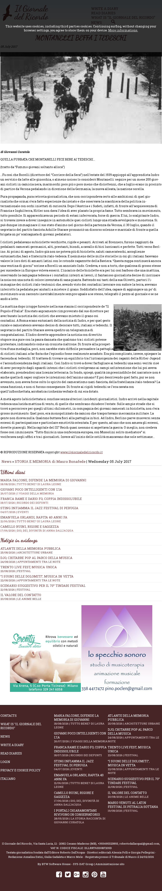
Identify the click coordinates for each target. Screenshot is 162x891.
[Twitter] (68, 874)
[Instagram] (85, 874)
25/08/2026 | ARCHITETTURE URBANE (26, 552)
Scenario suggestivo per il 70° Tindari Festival (42, 585)
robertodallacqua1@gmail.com (139, 843)
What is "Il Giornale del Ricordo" (21, 726)
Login (5, 762)
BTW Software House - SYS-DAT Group (67, 864)
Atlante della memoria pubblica (30, 548)
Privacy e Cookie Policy (20, 770)
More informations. (123, 30)
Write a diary (12, 745)
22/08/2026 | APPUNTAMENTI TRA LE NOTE (30, 580)
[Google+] (77, 874)
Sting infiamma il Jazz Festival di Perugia (74, 765)
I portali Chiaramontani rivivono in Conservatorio (79, 816)
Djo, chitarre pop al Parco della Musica (36, 558)
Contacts (8, 716)
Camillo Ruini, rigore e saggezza (76, 798)
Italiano (7, 779)
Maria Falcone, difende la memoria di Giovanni (43, 482)
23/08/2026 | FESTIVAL (15, 571)
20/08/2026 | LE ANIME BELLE (20, 599)
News (6, 461)
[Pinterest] (94, 874)
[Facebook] (59, 874)
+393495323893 (108, 843)
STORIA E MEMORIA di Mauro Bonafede (50, 461)
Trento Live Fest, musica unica (28, 567)
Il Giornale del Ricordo (17, 843)
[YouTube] (103, 874)
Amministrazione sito (109, 864)
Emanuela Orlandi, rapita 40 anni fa (79, 781)
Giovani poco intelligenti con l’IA (81, 737)
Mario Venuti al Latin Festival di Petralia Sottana (133, 807)
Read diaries (11, 753)
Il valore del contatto (20, 595)
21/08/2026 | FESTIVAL (15, 589)
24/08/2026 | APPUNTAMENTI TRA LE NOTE (30, 562)
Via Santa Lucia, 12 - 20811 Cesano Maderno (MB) (64, 843)
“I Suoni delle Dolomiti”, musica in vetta (36, 576)
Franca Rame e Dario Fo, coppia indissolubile (41, 501)
